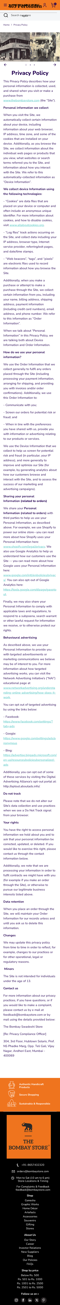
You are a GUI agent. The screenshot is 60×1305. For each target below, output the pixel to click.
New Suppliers (30, 1252)
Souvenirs (30, 1220)
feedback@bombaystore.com (33, 1190)
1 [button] (25, 64)
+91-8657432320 (33, 1165)
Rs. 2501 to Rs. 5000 (30, 1287)
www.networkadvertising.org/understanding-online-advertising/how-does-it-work (29, 692)
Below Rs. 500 (30, 1275)
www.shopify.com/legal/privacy (24, 547)
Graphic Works (30, 1204)
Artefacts (30, 1212)
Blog (30, 1256)
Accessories (30, 1216)
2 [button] (30, 65)
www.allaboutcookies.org (27, 225)
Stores (30, 1228)
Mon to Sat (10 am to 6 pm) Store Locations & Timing (33, 1179)
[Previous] (5, 65)
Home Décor (30, 1208)
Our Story (30, 1240)
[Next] (55, 65)
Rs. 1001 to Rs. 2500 (30, 1283)
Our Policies (30, 1260)
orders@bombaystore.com (33, 1171)
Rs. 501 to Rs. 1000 (30, 1279)
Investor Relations (30, 1248)
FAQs (30, 1264)
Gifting (30, 1224)
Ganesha (30, 1200)
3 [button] (34, 64)
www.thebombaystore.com (21, 100)
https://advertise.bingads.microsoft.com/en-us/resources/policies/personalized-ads (30, 760)
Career (30, 1244)
